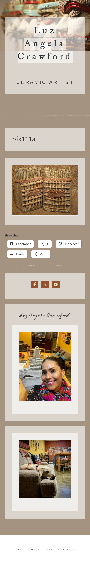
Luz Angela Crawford (45, 44)
